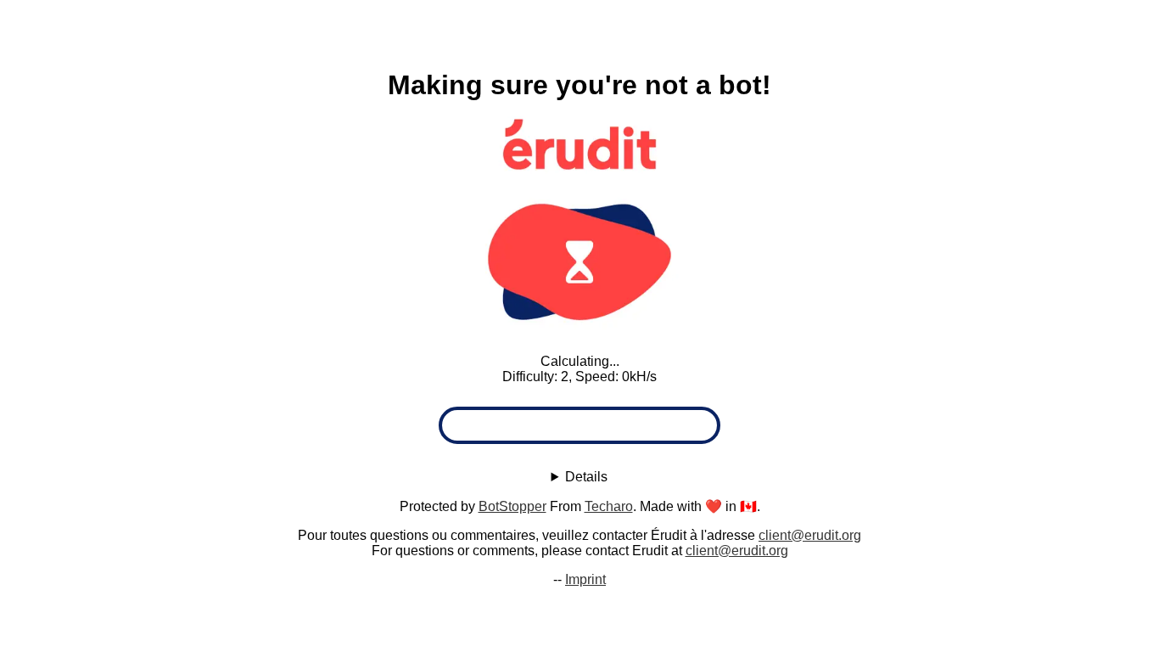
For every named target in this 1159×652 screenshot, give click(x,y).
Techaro (609, 506)
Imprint (585, 579)
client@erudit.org (810, 535)
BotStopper (512, 506)
